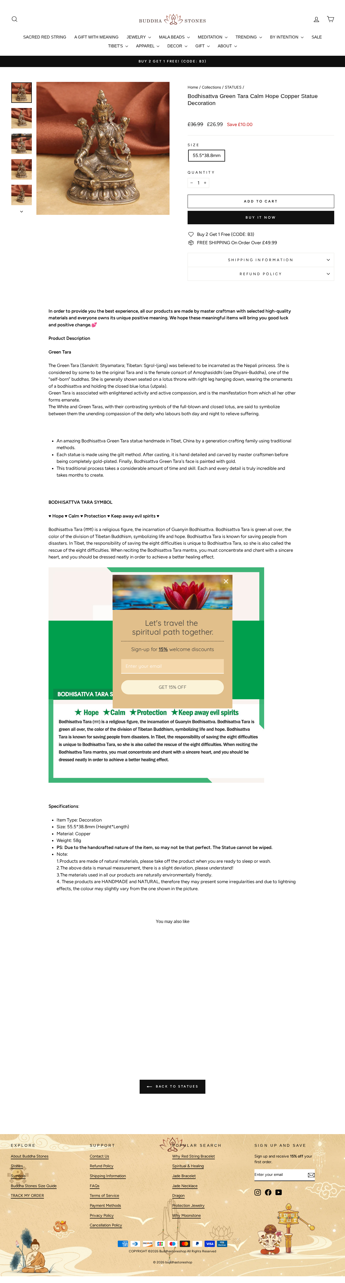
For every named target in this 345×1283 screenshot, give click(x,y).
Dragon (178, 1195)
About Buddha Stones (30, 1156)
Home (193, 87)
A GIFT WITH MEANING (96, 37)
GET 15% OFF (173, 687)
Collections (211, 87)
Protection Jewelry (188, 1205)
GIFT (200, 46)
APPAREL (145, 46)
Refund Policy (261, 274)
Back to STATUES (176, 1086)
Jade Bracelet (184, 1175)
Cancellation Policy (106, 1225)
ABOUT (225, 46)
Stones (17, 1166)
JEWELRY (137, 37)
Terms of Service (104, 1195)
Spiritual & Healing (188, 1166)
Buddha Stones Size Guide (34, 1185)
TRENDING (247, 37)
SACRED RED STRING (44, 37)
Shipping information (261, 260)
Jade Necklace (185, 1185)
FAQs (94, 1185)
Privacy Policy (102, 1215)
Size (194, 145)
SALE (317, 37)
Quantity (201, 172)
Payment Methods (105, 1205)
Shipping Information (108, 1175)
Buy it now (261, 217)
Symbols (18, 1175)
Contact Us (99, 1156)
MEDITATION (210, 37)
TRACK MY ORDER (27, 1195)
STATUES (233, 87)
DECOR (175, 46)
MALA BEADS (172, 37)
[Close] (226, 581)
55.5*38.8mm (206, 155)
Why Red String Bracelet (193, 1156)
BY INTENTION (284, 37)
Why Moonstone (186, 1215)
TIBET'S (116, 46)
